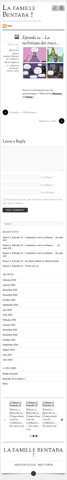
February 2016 (9, 280)
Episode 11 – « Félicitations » (21, 112)
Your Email (46, 185)
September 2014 (10, 345)
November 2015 (10, 295)
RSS (9, 26)
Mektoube (14, 50)
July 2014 (7, 355)
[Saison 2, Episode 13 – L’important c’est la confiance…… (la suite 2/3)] (33, 405)
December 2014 (10, 330)
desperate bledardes (14, 67)
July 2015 (7, 310)
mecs (17, 71)
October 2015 (9, 300)
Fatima (29, 97)
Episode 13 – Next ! (51, 121)
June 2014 (7, 360)
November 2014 (10, 335)
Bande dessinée (10, 374)
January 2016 (9, 285)
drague (10, 71)
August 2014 (8, 350)
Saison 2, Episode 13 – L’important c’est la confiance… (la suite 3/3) (17, 418)
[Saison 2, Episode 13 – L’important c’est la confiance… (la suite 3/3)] (17, 405)
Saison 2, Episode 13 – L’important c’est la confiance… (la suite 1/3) (49, 418)
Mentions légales (25, 465)
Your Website (47, 192)
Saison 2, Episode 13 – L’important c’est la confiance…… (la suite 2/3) (33, 419)
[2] (33, 436)
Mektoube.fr (45, 465)
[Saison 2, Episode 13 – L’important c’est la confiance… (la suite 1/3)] (49, 405)
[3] (36, 436)
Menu (5, 384)
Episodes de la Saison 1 (12, 58)
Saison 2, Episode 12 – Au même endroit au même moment (31, 261)
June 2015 (7, 315)
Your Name (46, 177)
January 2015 (9, 325)
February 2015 (9, 320)
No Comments (12, 62)
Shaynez (57, 93)
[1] (31, 436)
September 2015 (10, 305)
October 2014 (9, 340)
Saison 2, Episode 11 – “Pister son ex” (21, 266)
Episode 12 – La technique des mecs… (40, 41)
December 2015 (10, 290)
